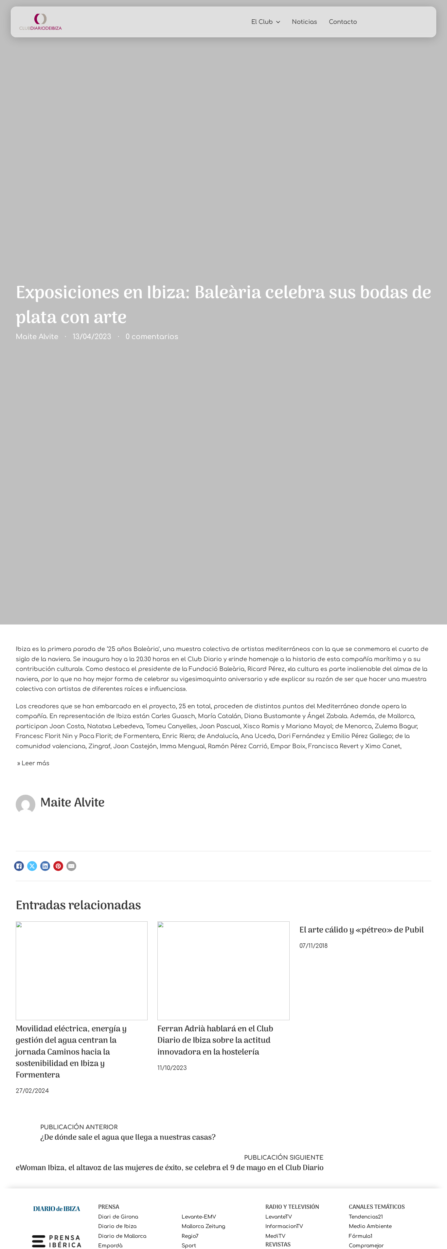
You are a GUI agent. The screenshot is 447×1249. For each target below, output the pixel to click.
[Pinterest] (58, 866)
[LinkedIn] (45, 866)
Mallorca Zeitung (203, 1226)
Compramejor (366, 1245)
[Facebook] (19, 866)
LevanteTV (278, 1217)
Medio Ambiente (370, 1226)
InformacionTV (284, 1226)
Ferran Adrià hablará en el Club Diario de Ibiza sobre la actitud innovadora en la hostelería (215, 1041)
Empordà (110, 1245)
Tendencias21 (366, 1217)
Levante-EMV (199, 1217)
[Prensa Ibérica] (56, 1241)
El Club (262, 22)
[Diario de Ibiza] (56, 1208)
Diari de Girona (118, 1217)
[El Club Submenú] (278, 22)
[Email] (71, 866)
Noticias (304, 22)
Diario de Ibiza (117, 1226)
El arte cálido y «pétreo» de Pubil (361, 930)
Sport (189, 1245)
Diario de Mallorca (122, 1236)
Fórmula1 (360, 1236)
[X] (32, 866)
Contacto (343, 22)
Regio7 (190, 1236)
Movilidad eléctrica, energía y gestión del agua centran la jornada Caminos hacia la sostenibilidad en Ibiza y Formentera (71, 1052)
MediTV (275, 1236)
